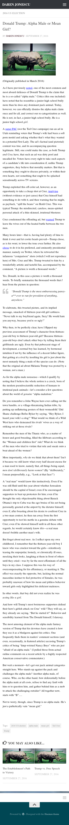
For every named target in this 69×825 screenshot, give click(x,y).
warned (50, 219)
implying (53, 191)
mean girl (45, 725)
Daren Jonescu (15, 35)
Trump (6, 730)
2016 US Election (14, 13)
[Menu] (64, 4)
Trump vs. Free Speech (47, 768)
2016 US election (18, 725)
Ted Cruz (56, 725)
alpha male (33, 725)
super (8, 129)
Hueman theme (52, 814)
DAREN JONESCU (16, 4)
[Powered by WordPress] (23, 814)
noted (29, 87)
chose (6, 247)
